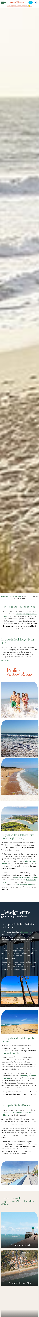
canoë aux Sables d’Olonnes (26, 877)
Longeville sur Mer (11, 1053)
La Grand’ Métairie (16, 3)
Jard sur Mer (26, 932)
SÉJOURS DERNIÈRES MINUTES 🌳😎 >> (19, 6)
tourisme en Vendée (25, 885)
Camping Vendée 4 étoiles (11, 596)
